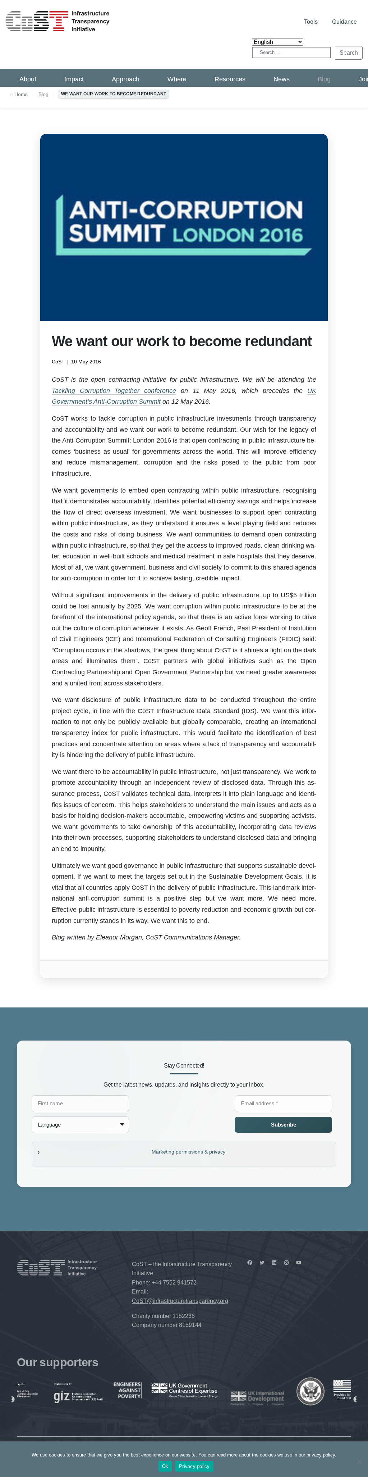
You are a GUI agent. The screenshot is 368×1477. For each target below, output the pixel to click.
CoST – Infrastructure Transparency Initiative (57, 21)
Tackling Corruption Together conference (114, 390)
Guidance (344, 22)
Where (177, 79)
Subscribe (283, 1125)
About (27, 79)
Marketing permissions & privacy (188, 1152)
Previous (11, 1399)
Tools (311, 22)
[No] (359, 1461)
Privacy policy (194, 1466)
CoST (58, 361)
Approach (125, 79)
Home (21, 94)
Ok (165, 1466)
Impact (74, 79)
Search (349, 53)
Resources (230, 79)
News (281, 79)
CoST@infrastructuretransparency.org (180, 1301)
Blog (324, 79)
